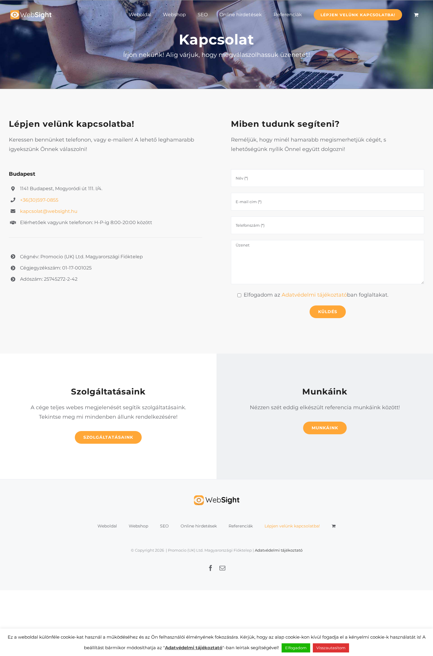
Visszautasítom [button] (331, 647)
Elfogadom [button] (296, 647)
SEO (164, 526)
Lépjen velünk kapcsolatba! (292, 526)
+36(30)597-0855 (39, 200)
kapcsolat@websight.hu (48, 211)
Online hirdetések (199, 526)
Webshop (138, 526)
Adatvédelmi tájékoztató (314, 295)
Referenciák (241, 526)
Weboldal (107, 526)
